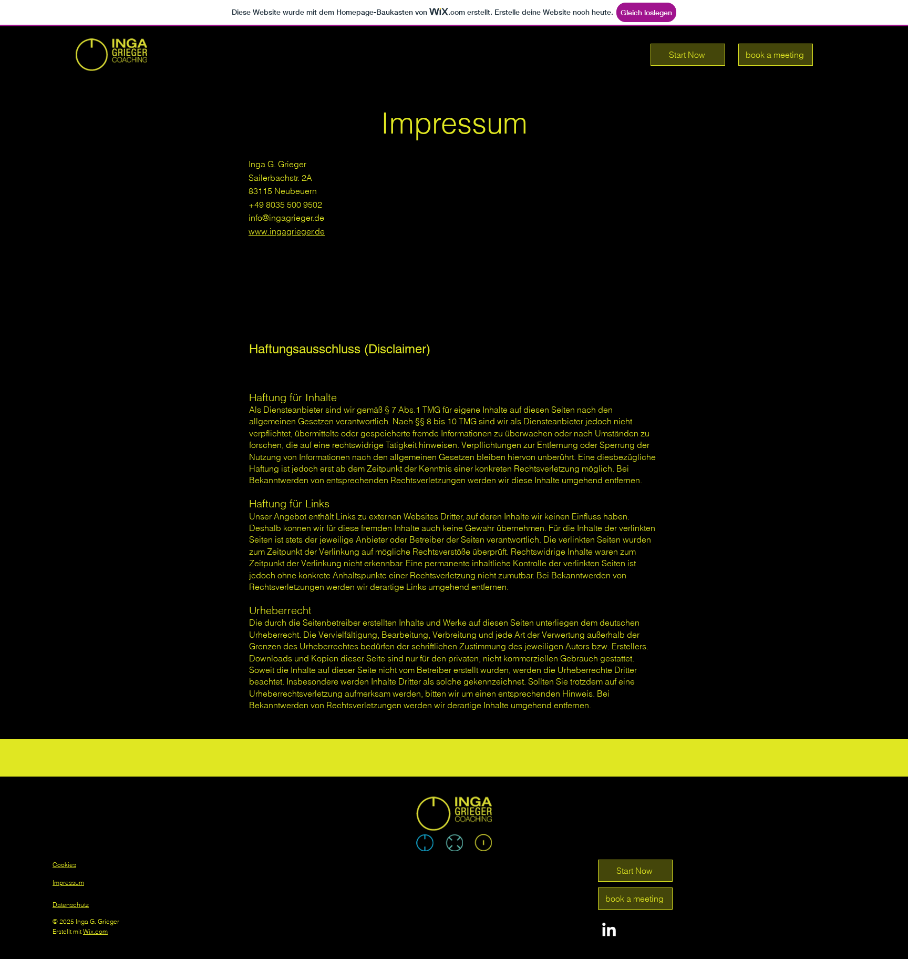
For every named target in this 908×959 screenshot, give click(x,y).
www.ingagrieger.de (287, 231)
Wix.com (95, 931)
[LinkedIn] (609, 930)
